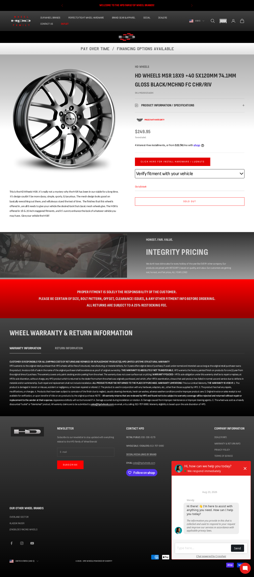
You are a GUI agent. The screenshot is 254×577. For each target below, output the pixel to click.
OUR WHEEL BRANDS (50, 17)
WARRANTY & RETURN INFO (227, 443)
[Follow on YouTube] (32, 543)
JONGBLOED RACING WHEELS (23, 529)
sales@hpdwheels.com (144, 463)
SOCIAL (146, 17)
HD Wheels (142, 67)
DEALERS (162, 17)
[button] (223, 20)
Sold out (189, 201)
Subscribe (70, 464)
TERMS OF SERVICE (223, 456)
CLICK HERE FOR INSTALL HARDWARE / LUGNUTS (173, 161)
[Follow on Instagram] (22, 543)
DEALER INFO (220, 437)
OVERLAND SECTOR (19, 517)
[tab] (25, 349)
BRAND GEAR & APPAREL (123, 17)
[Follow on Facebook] (11, 543)
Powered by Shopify (103, 561)
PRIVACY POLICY (222, 449)
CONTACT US (46, 23)
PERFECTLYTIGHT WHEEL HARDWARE (86, 17)
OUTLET (65, 23)
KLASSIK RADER (17, 523)
